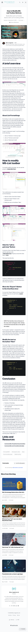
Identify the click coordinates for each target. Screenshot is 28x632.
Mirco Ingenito (9, 43)
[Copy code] (24, 262)
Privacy (14, 615)
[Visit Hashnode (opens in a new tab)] (14, 625)
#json (23, 452)
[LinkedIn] (15, 42)
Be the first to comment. (18, 467)
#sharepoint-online (16, 452)
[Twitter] (9, 606)
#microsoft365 (6, 452)
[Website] (16, 606)
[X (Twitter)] (14, 42)
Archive (10, 615)
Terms (18, 615)
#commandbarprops (7, 454)
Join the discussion (20, 463)
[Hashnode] (18, 606)
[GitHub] (12, 606)
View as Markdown (15, 22)
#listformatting (18, 454)
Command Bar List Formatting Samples (14, 446)
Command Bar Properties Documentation (14, 444)
